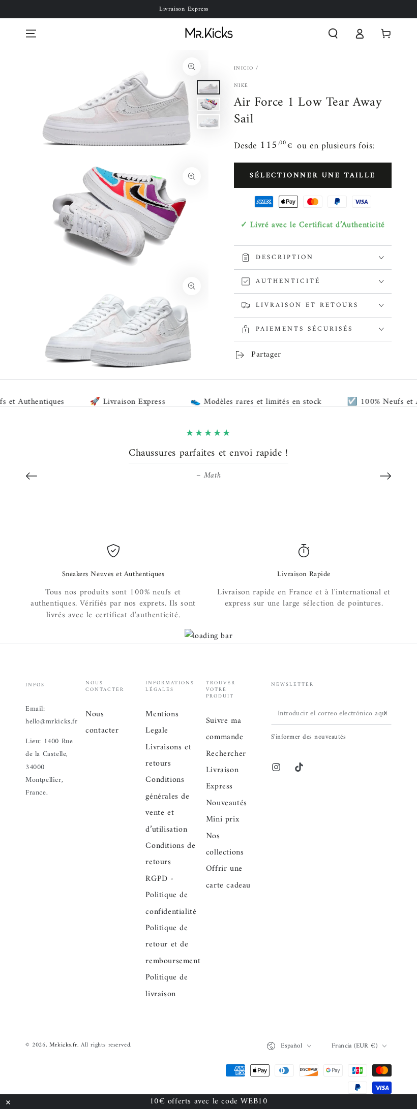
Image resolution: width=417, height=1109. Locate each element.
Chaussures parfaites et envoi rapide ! (208, 453)
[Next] (385, 476)
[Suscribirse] (386, 713)
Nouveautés (226, 803)
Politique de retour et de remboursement (172, 944)
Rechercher (226, 754)
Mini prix (222, 819)
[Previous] (31, 476)
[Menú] (31, 33)
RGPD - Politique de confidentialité (170, 895)
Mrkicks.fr (63, 1045)
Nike (241, 85)
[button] (333, 33)
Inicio (244, 68)
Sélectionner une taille (312, 175)
